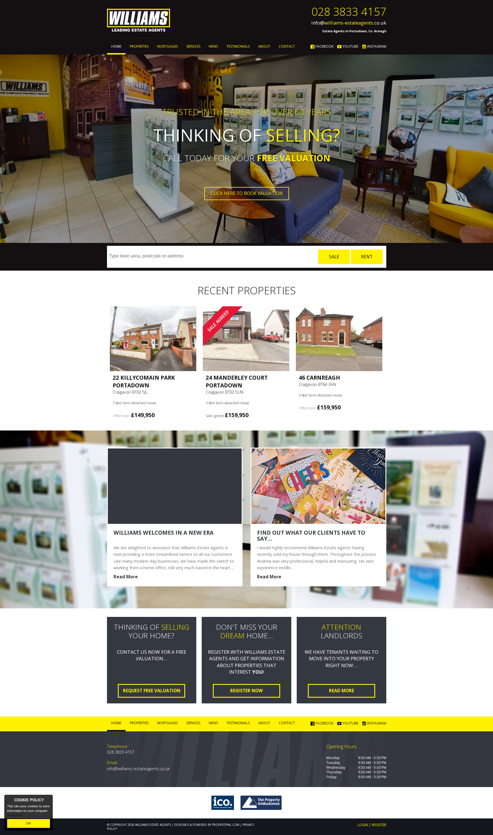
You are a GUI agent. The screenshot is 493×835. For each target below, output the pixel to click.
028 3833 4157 (349, 11)
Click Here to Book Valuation (247, 193)
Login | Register (371, 824)
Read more (15, 815)
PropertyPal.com (225, 825)
